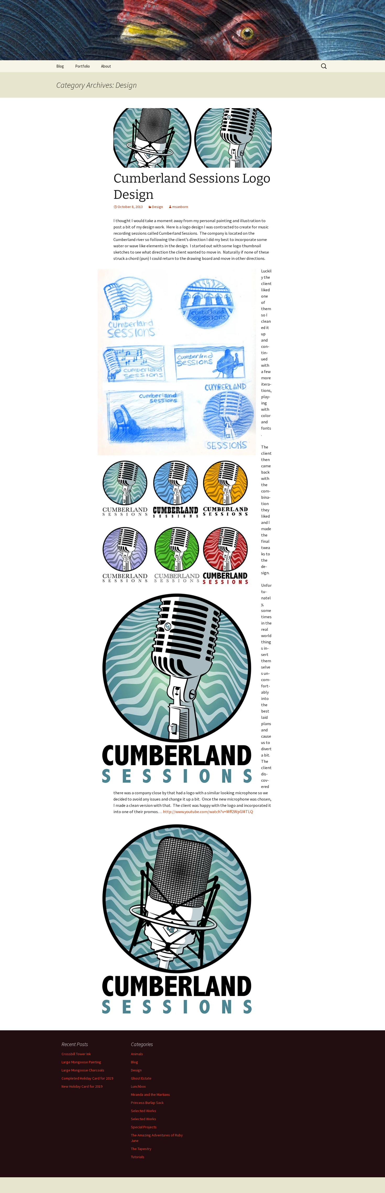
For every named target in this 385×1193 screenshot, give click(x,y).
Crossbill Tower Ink (76, 1054)
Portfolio (82, 66)
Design (157, 206)
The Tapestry (141, 1148)
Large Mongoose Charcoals (83, 1070)
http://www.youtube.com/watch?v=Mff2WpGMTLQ (208, 811)
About (106, 66)
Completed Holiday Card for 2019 (87, 1078)
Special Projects (144, 1127)
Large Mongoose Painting (81, 1062)
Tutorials (137, 1156)
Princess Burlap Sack (147, 1102)
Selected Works (143, 1110)
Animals (137, 1054)
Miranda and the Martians (150, 1094)
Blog (60, 66)
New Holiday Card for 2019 (82, 1086)
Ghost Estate (141, 1078)
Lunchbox (138, 1086)
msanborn (180, 206)
